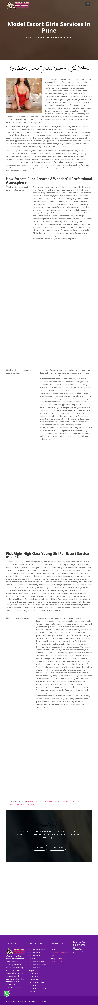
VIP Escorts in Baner (36, 953)
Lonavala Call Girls (68, 801)
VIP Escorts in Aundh (36, 950)
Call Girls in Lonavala (51, 801)
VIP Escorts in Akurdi (36, 982)
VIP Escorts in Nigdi (36, 961)
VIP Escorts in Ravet (36, 985)
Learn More (56, 847)
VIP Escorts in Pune (36, 973)
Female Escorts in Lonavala (26, 804)
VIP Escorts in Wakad (37, 964)
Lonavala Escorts (34, 801)
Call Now (39, 847)
